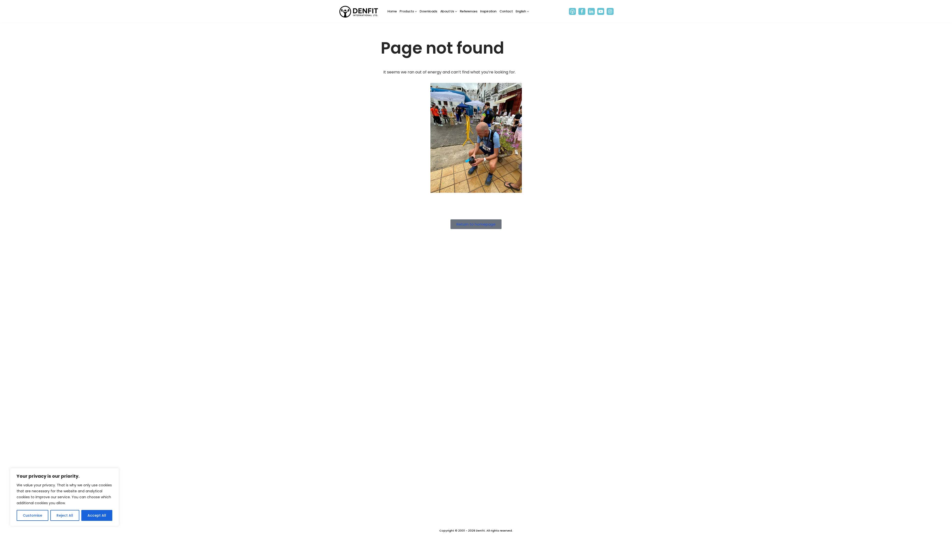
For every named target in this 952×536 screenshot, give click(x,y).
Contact (506, 11)
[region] (64, 497)
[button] (416, 11)
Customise (32, 515)
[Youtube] (600, 11)
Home (392, 11)
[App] (572, 11)
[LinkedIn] (591, 11)
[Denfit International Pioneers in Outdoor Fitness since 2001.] (358, 11)
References (468, 11)
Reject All (65, 515)
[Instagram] (610, 11)
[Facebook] (581, 11)
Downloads (428, 11)
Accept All (97, 515)
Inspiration (488, 11)
